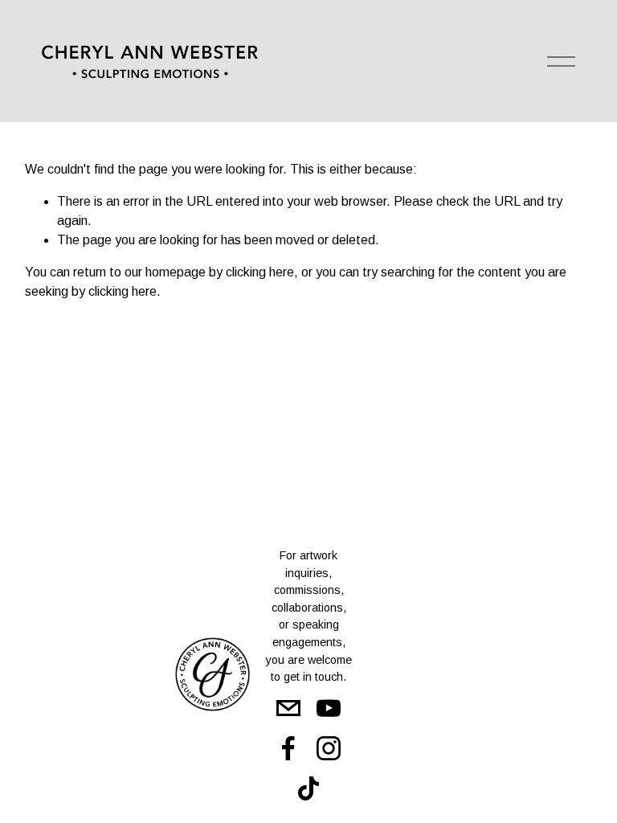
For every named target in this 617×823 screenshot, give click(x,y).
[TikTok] (308, 788)
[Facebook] (288, 748)
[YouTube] (328, 708)
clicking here (260, 272)
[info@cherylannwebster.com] (288, 708)
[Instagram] (328, 748)
